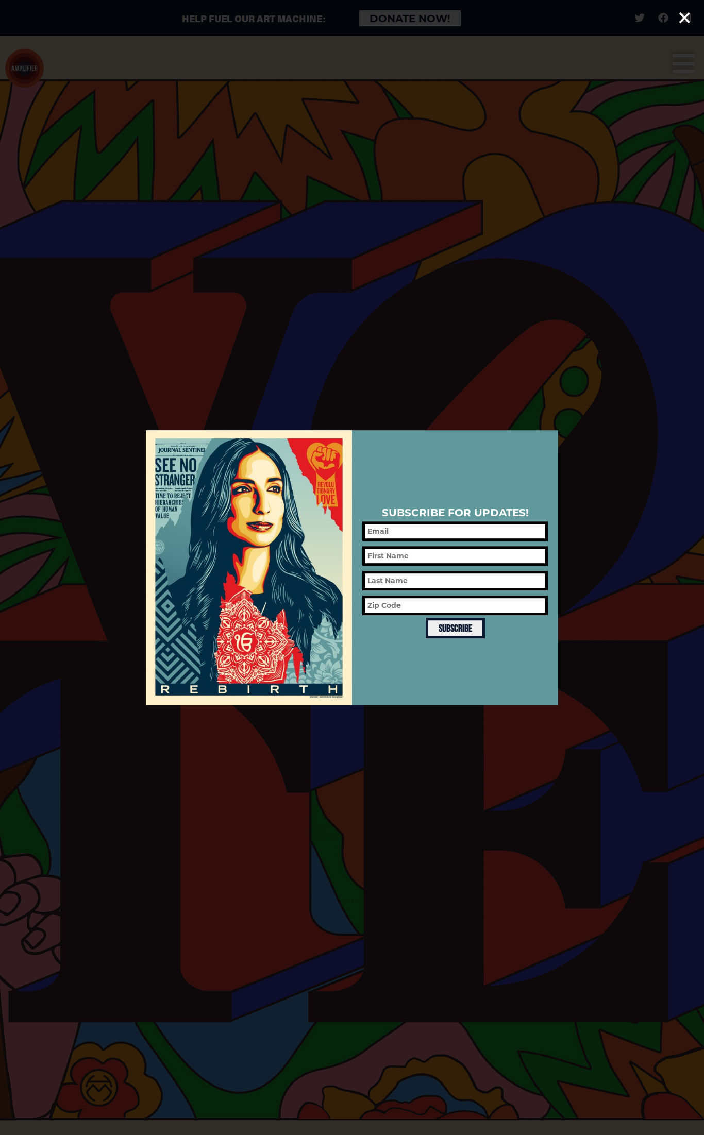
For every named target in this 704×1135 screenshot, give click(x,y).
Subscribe (455, 628)
